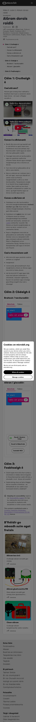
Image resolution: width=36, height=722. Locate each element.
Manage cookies (18, 377)
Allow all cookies (18, 372)
